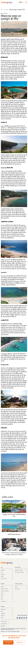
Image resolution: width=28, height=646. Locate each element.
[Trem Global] (14, 563)
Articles (6, 9)
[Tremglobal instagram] (24, 618)
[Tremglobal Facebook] (19, 618)
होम (2, 9)
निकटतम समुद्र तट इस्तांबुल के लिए (17, 9)
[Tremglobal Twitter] (22, 618)
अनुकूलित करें (19, 642)
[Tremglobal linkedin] (17, 618)
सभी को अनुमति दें (8, 642)
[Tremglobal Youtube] (26, 618)
